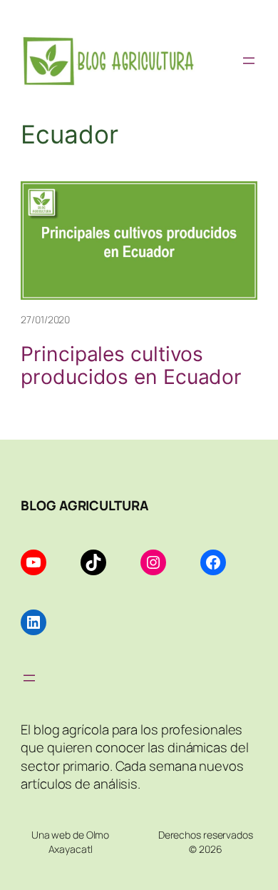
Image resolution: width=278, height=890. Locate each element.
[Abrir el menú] (248, 60)
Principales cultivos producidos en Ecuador (131, 365)
